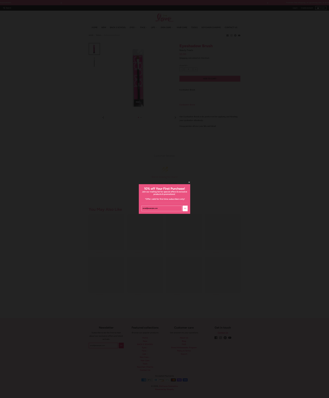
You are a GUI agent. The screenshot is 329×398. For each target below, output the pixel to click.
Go (185, 208)
